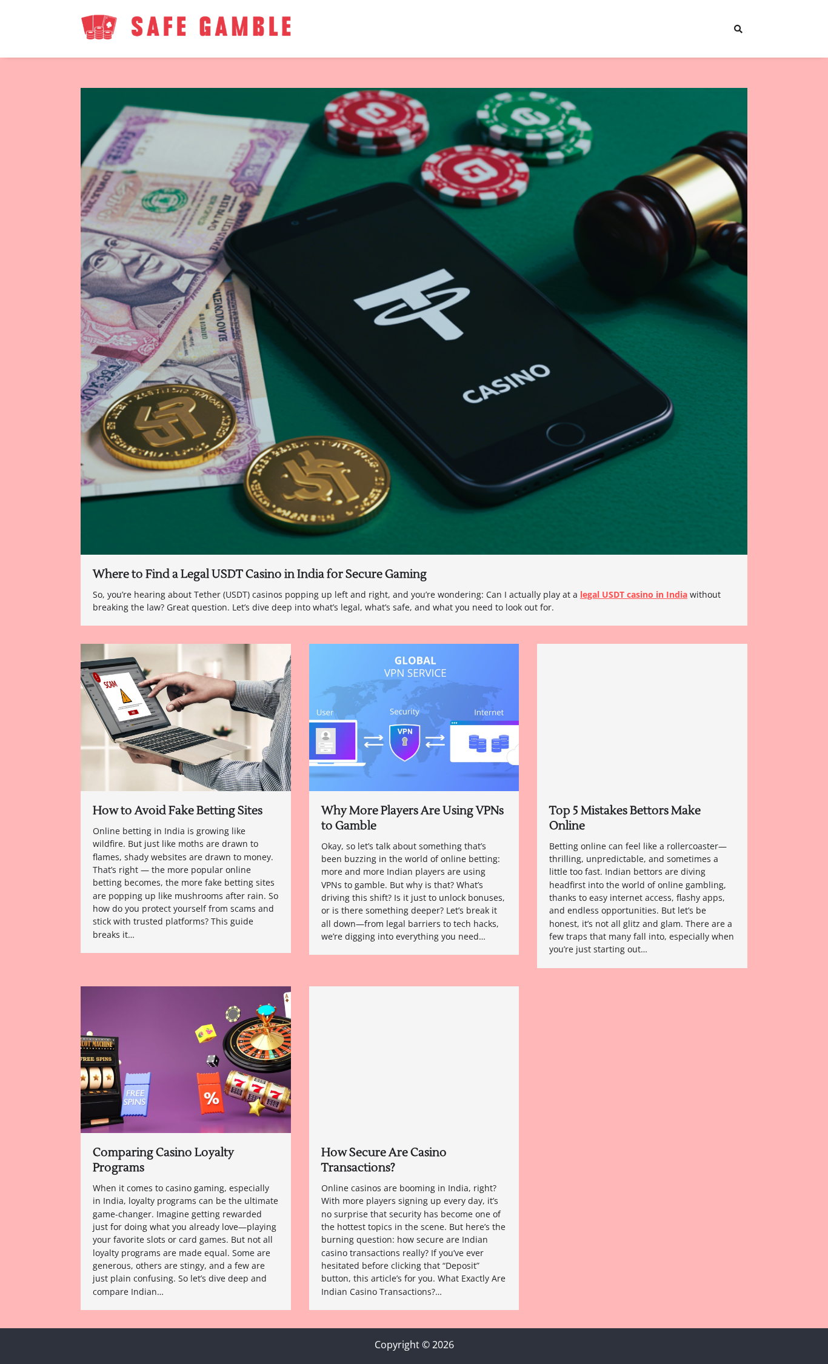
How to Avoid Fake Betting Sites (177, 810)
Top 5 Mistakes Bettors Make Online (625, 818)
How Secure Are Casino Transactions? (384, 1160)
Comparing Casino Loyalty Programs (163, 1160)
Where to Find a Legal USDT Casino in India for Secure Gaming (260, 574)
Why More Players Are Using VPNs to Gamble (412, 818)
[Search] (738, 29)
